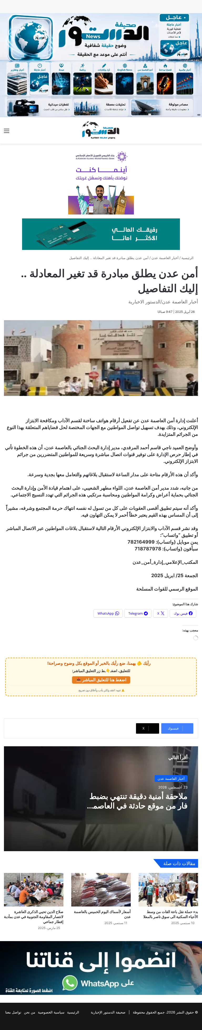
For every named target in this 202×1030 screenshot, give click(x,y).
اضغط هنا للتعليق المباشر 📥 (101, 679)
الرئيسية (188, 258)
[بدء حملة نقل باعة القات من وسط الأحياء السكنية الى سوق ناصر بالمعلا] (168, 889)
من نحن (29, 1012)
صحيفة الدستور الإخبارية (108, 1012)
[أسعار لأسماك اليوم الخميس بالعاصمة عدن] (101, 889)
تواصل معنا (13, 1012)
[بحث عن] (195, 132)
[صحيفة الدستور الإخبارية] (101, 130)
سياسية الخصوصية (51, 1012)
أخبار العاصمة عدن (165, 258)
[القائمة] (6, 132)
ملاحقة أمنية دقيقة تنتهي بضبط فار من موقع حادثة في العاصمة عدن (138, 805)
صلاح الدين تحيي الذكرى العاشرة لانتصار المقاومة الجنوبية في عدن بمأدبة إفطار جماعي (33, 916)
